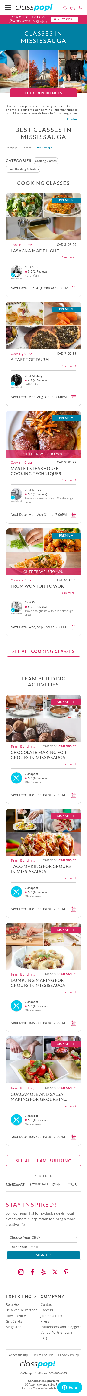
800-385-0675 (58, 1373)
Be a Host (13, 1304)
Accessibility (18, 1355)
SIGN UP (43, 1255)
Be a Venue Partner (21, 1310)
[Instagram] (21, 1272)
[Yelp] (43, 1272)
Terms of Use (43, 1355)
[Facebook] (32, 1272)
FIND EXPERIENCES (44, 92)
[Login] (80, 7)
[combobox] (43, 1237)
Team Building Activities (23, 169)
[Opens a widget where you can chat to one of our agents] (69, 1388)
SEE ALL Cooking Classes (43, 651)
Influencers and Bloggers (61, 1327)
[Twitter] (55, 1272)
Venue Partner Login (57, 1332)
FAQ (44, 1338)
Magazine (13, 1327)
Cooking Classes (46, 161)
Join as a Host (51, 1315)
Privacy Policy (68, 1355)
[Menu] (8, 7)
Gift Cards (14, 1321)
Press (45, 1321)
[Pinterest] (66, 1272)
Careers (47, 1310)
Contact (47, 1304)
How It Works (16, 1315)
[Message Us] (73, 7)
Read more (74, 119)
